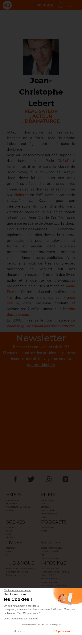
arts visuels (11, 503)
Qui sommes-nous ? (50, 568)
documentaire (47, 499)
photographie (12, 499)
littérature (11, 547)
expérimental (47, 510)
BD (7, 554)
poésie (9, 551)
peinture (10, 510)
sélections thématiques (52, 547)
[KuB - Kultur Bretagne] (18, 5)
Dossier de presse (49, 582)
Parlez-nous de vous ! (16, 575)
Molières (21, 194)
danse (9, 530)
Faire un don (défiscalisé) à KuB (55, 571)
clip (43, 554)
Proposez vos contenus (17, 571)
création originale (49, 513)
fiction (44, 503)
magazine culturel (49, 551)
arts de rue (11, 537)
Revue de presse (49, 578)
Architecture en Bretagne (18, 506)
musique (10, 527)
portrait (44, 517)
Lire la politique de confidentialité (21, 618)
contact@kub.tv (41, 364)
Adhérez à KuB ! (48, 575)
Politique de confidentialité (53, 585)
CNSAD (63, 160)
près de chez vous (49, 558)
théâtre (9, 534)
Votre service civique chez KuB (20, 568)
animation (46, 506)
